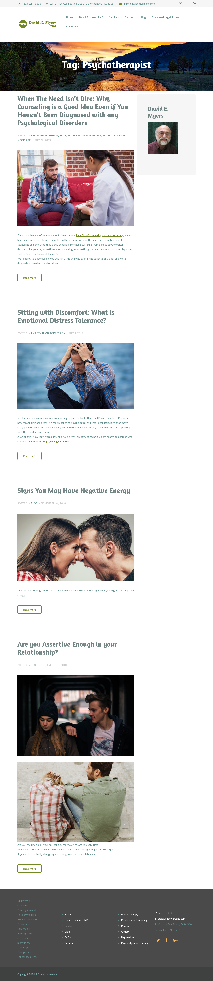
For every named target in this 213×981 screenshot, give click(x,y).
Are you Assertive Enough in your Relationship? (67, 648)
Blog (63, 135)
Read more (29, 278)
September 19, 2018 (54, 665)
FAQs (68, 937)
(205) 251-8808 (164, 913)
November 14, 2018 (53, 503)
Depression (57, 333)
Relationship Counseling (134, 920)
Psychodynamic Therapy (134, 943)
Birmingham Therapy (44, 135)
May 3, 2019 (76, 333)
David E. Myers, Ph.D (76, 920)
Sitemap (69, 943)
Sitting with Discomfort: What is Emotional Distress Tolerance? (65, 316)
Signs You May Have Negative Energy (73, 490)
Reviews (126, 926)
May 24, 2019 (43, 140)
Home (68, 914)
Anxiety (36, 333)
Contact (69, 926)
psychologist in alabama (84, 135)
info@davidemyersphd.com (170, 919)
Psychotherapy (129, 914)
